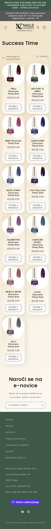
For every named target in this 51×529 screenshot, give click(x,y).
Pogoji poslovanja (15, 438)
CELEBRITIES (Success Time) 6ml (13, 242)
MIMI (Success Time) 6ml (13, 142)
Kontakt (10, 451)
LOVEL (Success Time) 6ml (37, 294)
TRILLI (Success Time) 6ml (13, 91)
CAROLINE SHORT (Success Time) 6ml (37, 243)
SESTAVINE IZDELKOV (16, 457)
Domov (10, 419)
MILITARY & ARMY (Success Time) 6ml (37, 92)
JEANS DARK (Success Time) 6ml (37, 143)
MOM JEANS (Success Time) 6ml (13, 193)
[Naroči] (42, 405)
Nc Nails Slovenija (21, 522)
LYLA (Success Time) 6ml (37, 191)
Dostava (10, 432)
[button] (6, 27)
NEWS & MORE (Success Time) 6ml (13, 294)
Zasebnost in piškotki (17, 445)
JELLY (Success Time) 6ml (13, 344)
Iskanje (9, 426)
